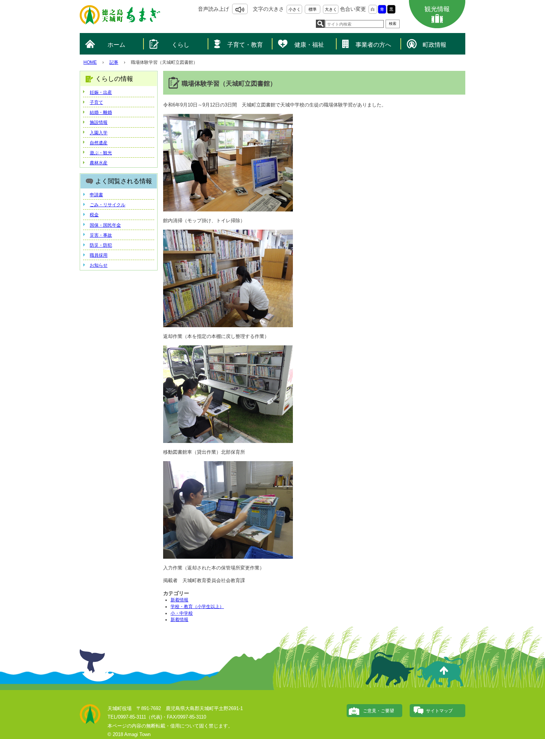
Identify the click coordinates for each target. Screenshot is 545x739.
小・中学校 (182, 613)
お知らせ (99, 265)
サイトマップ (439, 710)
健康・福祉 (309, 45)
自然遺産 (99, 142)
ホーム (116, 45)
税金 (94, 214)
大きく (331, 9)
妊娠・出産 (101, 92)
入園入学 (99, 132)
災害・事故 (101, 235)
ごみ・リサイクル (107, 204)
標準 (312, 9)
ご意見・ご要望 (378, 710)
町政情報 (434, 45)
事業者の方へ (373, 45)
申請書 (96, 194)
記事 (113, 62)
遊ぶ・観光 (101, 152)
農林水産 (99, 162)
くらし (180, 45)
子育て (96, 102)
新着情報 (179, 599)
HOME (90, 62)
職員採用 (99, 255)
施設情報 (99, 122)
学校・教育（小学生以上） (197, 606)
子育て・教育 (245, 45)
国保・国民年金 (105, 225)
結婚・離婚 (101, 112)
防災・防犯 (101, 245)
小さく (294, 9)
